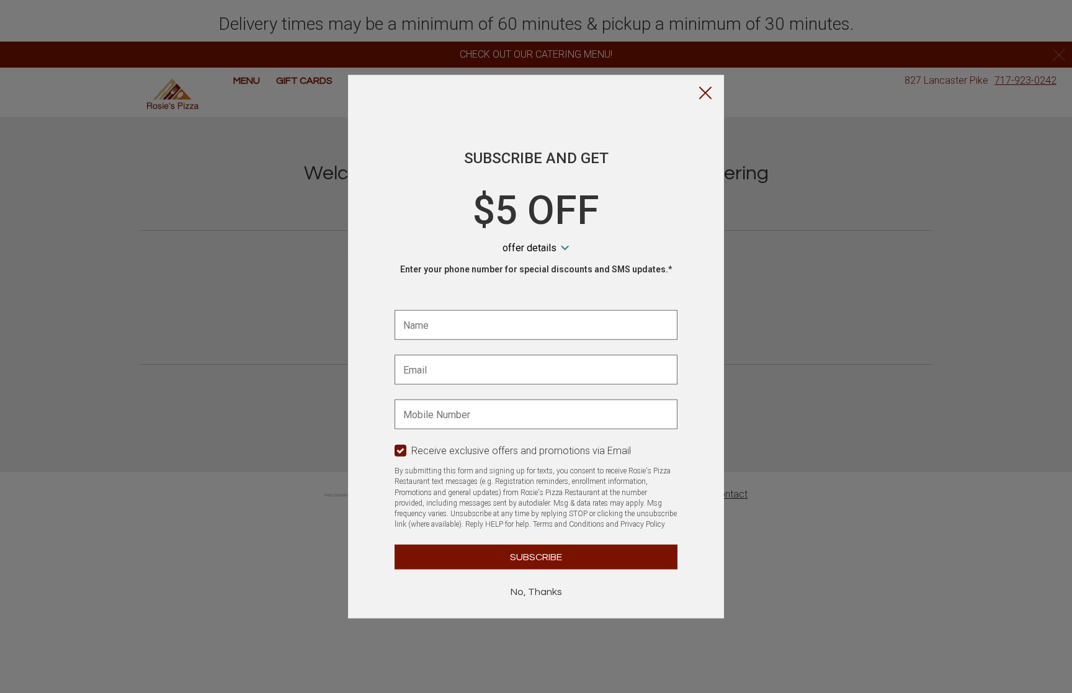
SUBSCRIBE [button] (536, 556)
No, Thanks (536, 591)
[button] (705, 93)
